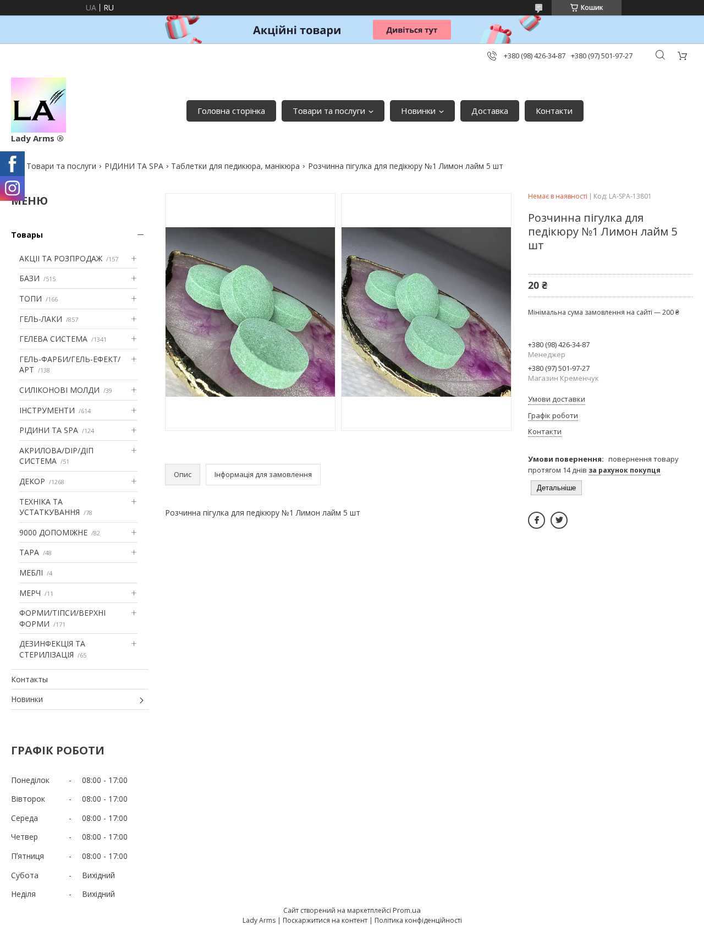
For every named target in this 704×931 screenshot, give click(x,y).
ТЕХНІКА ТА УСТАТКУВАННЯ (49, 507)
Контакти (554, 110)
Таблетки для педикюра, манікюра (235, 166)
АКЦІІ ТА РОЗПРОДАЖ (60, 258)
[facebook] (536, 520)
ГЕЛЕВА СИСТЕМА (53, 338)
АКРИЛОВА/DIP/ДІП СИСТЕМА (56, 456)
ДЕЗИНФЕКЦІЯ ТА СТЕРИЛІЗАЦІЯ (52, 649)
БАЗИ (29, 278)
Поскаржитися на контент (325, 920)
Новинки (418, 110)
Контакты (29, 679)
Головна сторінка (231, 110)
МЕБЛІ (31, 572)
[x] (559, 520)
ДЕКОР (32, 481)
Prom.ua (407, 910)
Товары (27, 234)
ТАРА (29, 552)
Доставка (489, 110)
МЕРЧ (30, 593)
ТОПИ (30, 298)
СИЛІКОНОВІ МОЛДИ (59, 390)
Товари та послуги (329, 110)
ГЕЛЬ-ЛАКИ (40, 319)
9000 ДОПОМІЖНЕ (53, 532)
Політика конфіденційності (418, 920)
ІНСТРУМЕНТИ (47, 410)
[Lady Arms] (38, 105)
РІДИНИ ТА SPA (134, 166)
